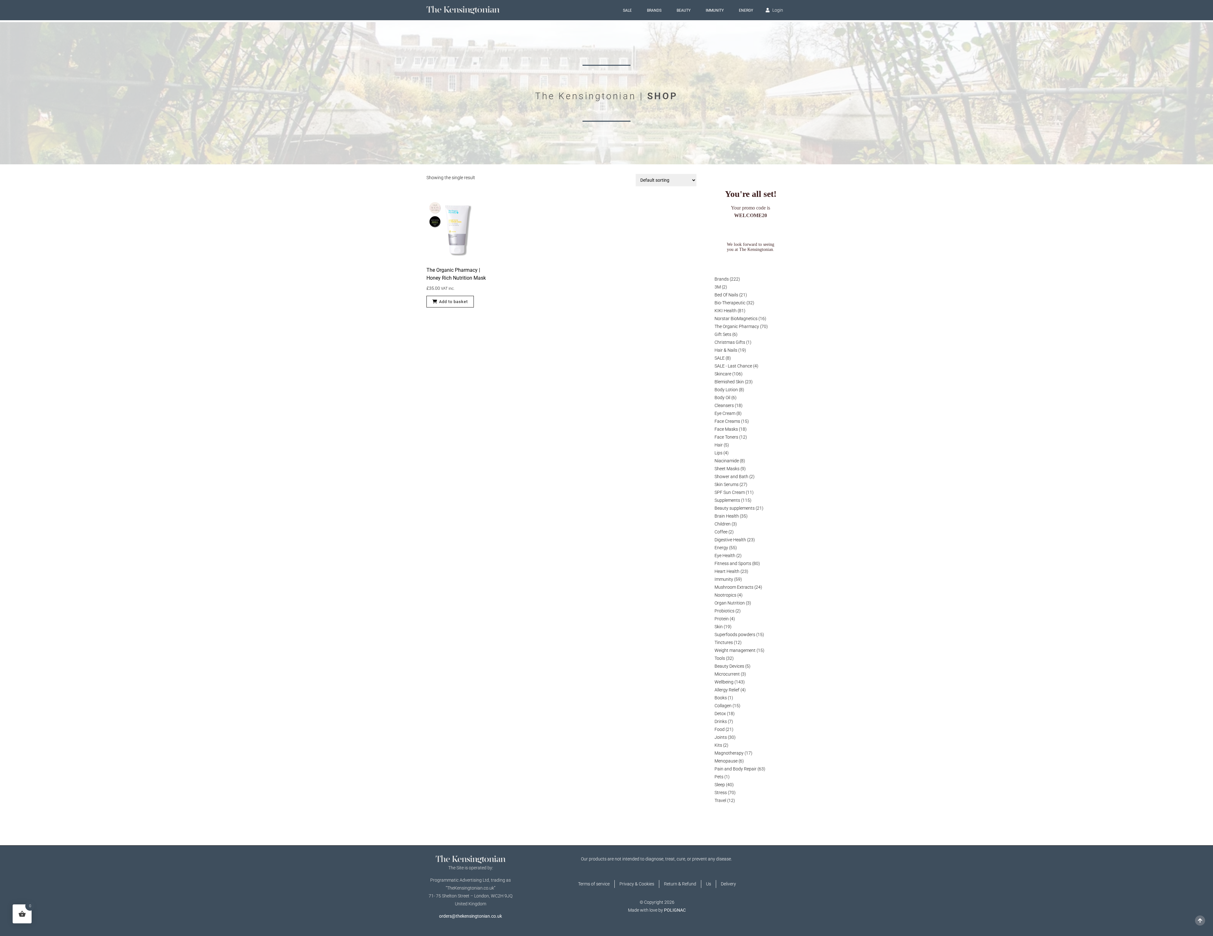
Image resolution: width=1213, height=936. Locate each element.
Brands (654, 10)
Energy (746, 10)
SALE (627, 10)
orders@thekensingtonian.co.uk (470, 916)
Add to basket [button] (453, 301)
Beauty (684, 10)
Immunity (715, 10)
